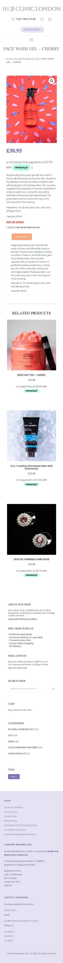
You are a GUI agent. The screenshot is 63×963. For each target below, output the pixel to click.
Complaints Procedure (15, 829)
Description (22, 236)
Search (51, 688)
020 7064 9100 (20, 667)
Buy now (31, 435)
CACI (10, 735)
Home (9, 58)
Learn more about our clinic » (22, 618)
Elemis (11, 741)
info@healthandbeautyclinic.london (21, 920)
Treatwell (8, 940)
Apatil (14, 776)
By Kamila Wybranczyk (27, 58)
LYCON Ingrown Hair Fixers (23, 747)
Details (31, 347)
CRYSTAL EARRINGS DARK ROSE (31, 559)
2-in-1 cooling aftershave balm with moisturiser (31, 467)
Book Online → (11, 910)
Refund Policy (10, 820)
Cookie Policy (10, 816)
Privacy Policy (10, 811)
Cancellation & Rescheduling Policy (20, 825)
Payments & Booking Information (20, 834)
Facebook (9, 936)
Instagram (9, 931)
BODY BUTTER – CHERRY (31, 375)
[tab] (22, 236)
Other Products (17, 753)
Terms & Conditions (13, 807)
